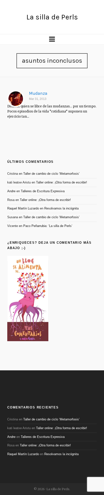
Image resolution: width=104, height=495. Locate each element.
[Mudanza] (15, 98)
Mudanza (38, 93)
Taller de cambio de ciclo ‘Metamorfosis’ (51, 173)
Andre (11, 191)
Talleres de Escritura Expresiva (43, 191)
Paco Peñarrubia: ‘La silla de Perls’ (47, 226)
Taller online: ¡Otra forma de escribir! (61, 182)
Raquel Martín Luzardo (23, 208)
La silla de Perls (52, 17)
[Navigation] (52, 39)
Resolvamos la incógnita (61, 208)
